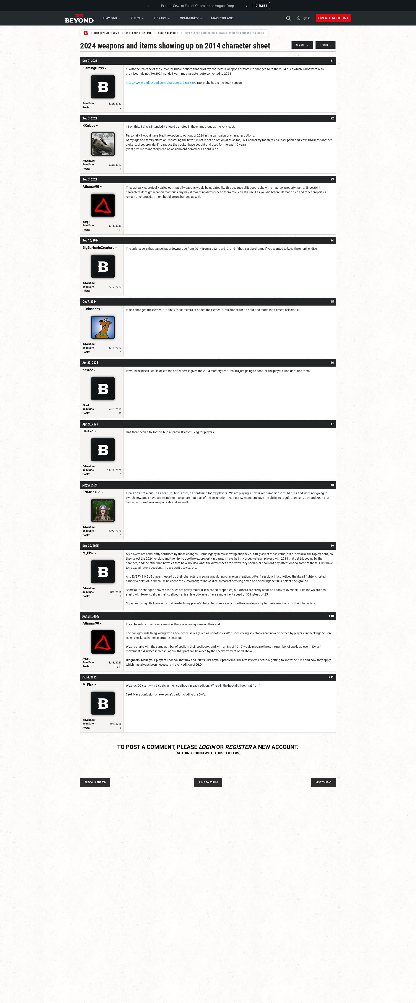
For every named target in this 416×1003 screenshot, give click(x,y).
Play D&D (109, 18)
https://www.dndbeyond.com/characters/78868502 (161, 82)
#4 (332, 240)
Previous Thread (95, 782)
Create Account (333, 18)
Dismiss (261, 5)
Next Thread (323, 782)
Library (160, 18)
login (207, 747)
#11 (331, 677)
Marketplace (222, 18)
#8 (332, 485)
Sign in (306, 18)
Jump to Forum (208, 782)
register (238, 747)
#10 (331, 616)
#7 (332, 424)
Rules (135, 18)
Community (189, 18)
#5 (332, 301)
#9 (332, 545)
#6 (332, 362)
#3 (332, 179)
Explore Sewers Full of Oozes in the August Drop (197, 6)
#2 (332, 118)
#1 (332, 61)
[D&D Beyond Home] (79, 18)
